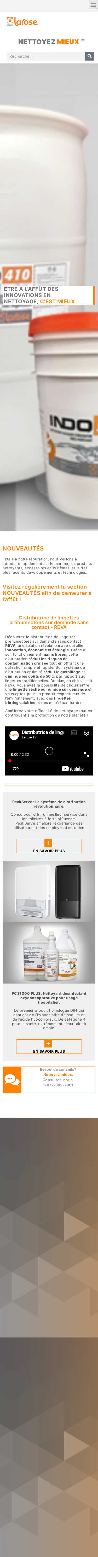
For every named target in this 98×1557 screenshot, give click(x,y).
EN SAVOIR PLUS (49, 851)
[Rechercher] (89, 56)
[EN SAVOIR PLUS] (48, 843)
